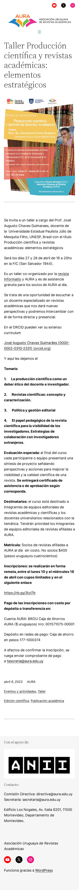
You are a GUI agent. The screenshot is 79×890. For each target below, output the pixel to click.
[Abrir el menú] (39, 32)
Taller (42, 691)
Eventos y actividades (20, 691)
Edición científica (16, 701)
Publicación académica (47, 701)
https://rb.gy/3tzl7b (19, 593)
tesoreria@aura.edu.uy (25, 661)
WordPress (44, 870)
